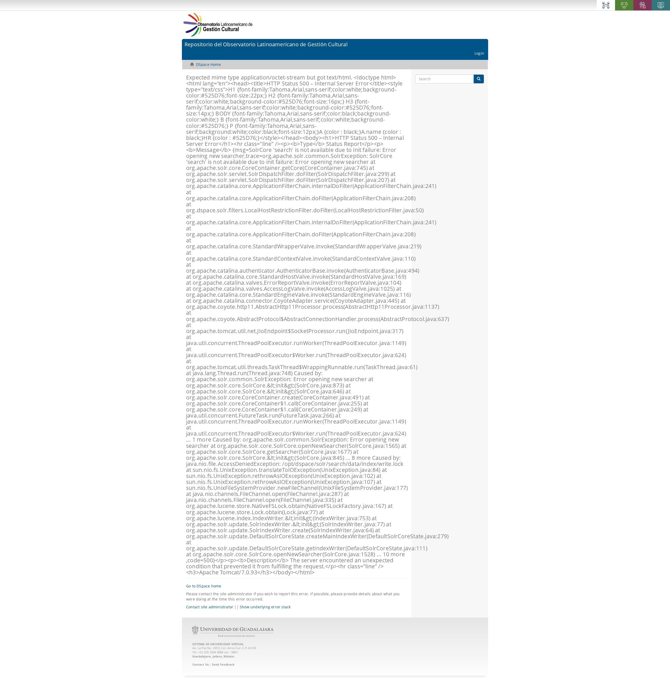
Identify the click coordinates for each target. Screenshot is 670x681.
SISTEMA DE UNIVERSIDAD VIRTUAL (218, 644)
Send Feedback (223, 664)
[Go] (478, 79)
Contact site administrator (209, 606)
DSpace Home (208, 64)
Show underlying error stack (265, 606)
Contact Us (200, 664)
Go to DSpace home (203, 585)
